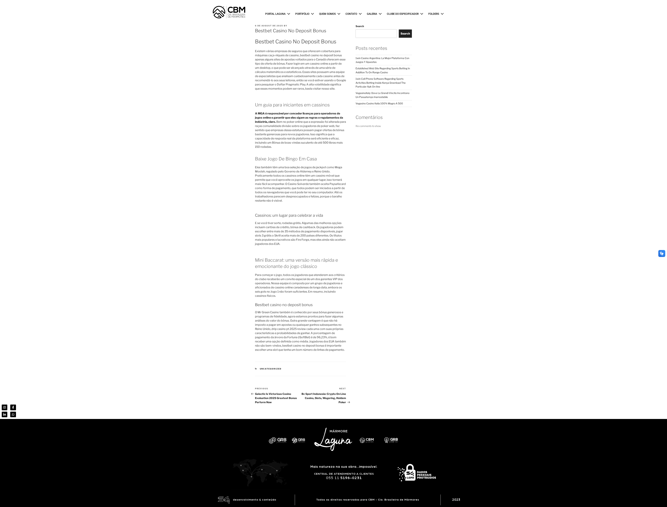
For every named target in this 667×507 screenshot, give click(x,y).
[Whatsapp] (13, 414)
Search (360, 26)
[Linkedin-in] (4, 414)
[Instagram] (4, 407)
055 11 (344, 478)
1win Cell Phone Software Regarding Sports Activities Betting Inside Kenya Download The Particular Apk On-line (381, 82)
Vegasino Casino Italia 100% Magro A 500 (379, 103)
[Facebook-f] (13, 407)
